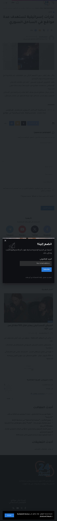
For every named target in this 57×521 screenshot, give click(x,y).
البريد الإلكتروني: (45, 259)
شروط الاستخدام (45, 516)
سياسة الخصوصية (23, 514)
